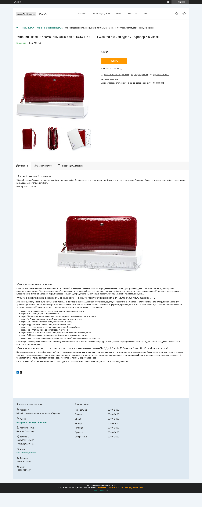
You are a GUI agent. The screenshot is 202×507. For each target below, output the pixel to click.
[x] (21, 373)
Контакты (132, 14)
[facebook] (17, 373)
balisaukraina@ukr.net (26, 453)
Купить (114, 61)
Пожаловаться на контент (107, 488)
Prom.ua (113, 485)
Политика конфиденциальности (130, 488)
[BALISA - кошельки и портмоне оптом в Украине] (26, 14)
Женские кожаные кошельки (50, 28)
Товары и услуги (99, 14)
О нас (118, 14)
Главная (81, 14)
